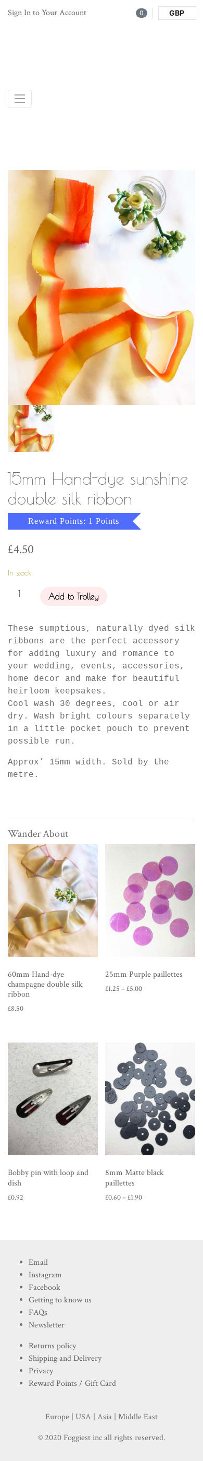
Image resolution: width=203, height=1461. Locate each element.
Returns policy (52, 1345)
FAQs (38, 1312)
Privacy (41, 1371)
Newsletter (47, 1325)
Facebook (44, 1287)
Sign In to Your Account (47, 12)
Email (38, 1262)
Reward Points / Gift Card (72, 1383)
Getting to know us (60, 1300)
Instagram (45, 1275)
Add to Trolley (73, 596)
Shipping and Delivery (65, 1358)
